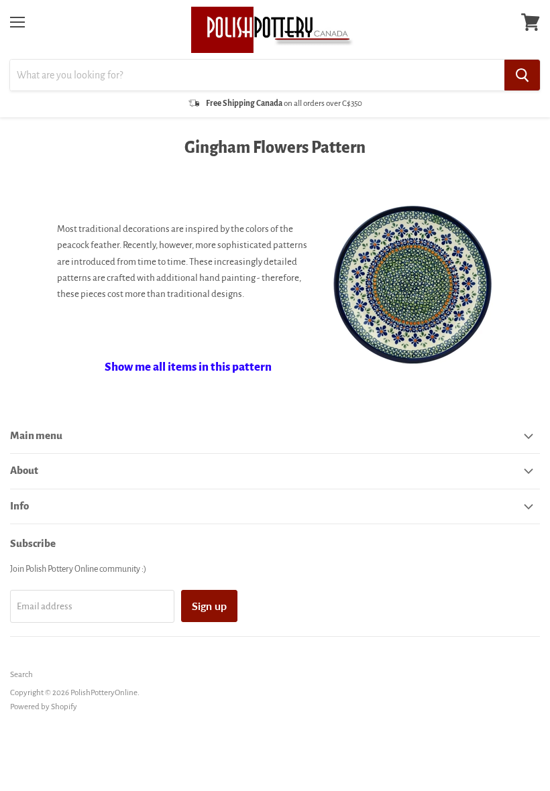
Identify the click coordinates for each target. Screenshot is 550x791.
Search (21, 674)
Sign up (209, 605)
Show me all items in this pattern (188, 367)
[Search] (522, 75)
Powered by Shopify (43, 707)
